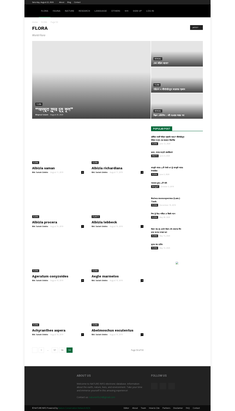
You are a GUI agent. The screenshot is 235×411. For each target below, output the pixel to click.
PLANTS (96, 216)
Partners (166, 408)
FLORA (44, 10)
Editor (126, 408)
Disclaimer (178, 408)
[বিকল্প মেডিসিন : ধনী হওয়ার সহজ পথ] (177, 106)
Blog (69, 2)
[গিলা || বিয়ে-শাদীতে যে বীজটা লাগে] (195, 217)
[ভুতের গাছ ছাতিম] (195, 248)
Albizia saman (43, 168)
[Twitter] (195, 2)
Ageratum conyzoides (50, 276)
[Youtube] (200, 2)
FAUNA (56, 10)
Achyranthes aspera (48, 330)
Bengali (158, 59)
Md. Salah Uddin (40, 172)
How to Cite (154, 408)
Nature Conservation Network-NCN (74, 408)
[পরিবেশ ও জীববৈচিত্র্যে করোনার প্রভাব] (177, 80)
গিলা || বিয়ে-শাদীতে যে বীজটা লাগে (163, 213)
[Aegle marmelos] (117, 253)
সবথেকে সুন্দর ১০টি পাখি (159, 183)
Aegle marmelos (105, 276)
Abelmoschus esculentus (112, 330)
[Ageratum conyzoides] (58, 253)
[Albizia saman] (58, 145)
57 (55, 350)
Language (100, 10)
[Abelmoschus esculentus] (117, 307)
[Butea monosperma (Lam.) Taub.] (195, 202)
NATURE (69, 10)
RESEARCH (84, 10)
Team (143, 408)
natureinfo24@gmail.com (102, 397)
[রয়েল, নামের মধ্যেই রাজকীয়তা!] (195, 156)
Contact (77, 2)
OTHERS (115, 10)
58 (62, 350)
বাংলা (126, 10)
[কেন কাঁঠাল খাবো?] (177, 54)
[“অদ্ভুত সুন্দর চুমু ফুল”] (91, 77)
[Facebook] (190, 2)
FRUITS (155, 156)
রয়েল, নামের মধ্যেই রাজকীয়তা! (162, 152)
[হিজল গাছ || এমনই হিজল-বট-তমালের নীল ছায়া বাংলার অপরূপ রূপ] (195, 233)
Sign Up (137, 10)
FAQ (188, 408)
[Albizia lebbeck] (117, 199)
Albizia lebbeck (104, 222)
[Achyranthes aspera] (58, 307)
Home (35, 22)
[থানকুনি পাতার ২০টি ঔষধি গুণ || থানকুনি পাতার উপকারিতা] (195, 171)
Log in (150, 10)
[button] (199, 11)
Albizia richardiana (107, 168)
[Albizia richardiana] (117, 145)
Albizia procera (44, 222)
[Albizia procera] (58, 199)
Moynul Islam (41, 114)
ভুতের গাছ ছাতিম (157, 244)
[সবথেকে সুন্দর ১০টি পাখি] (195, 187)
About (61, 2)
